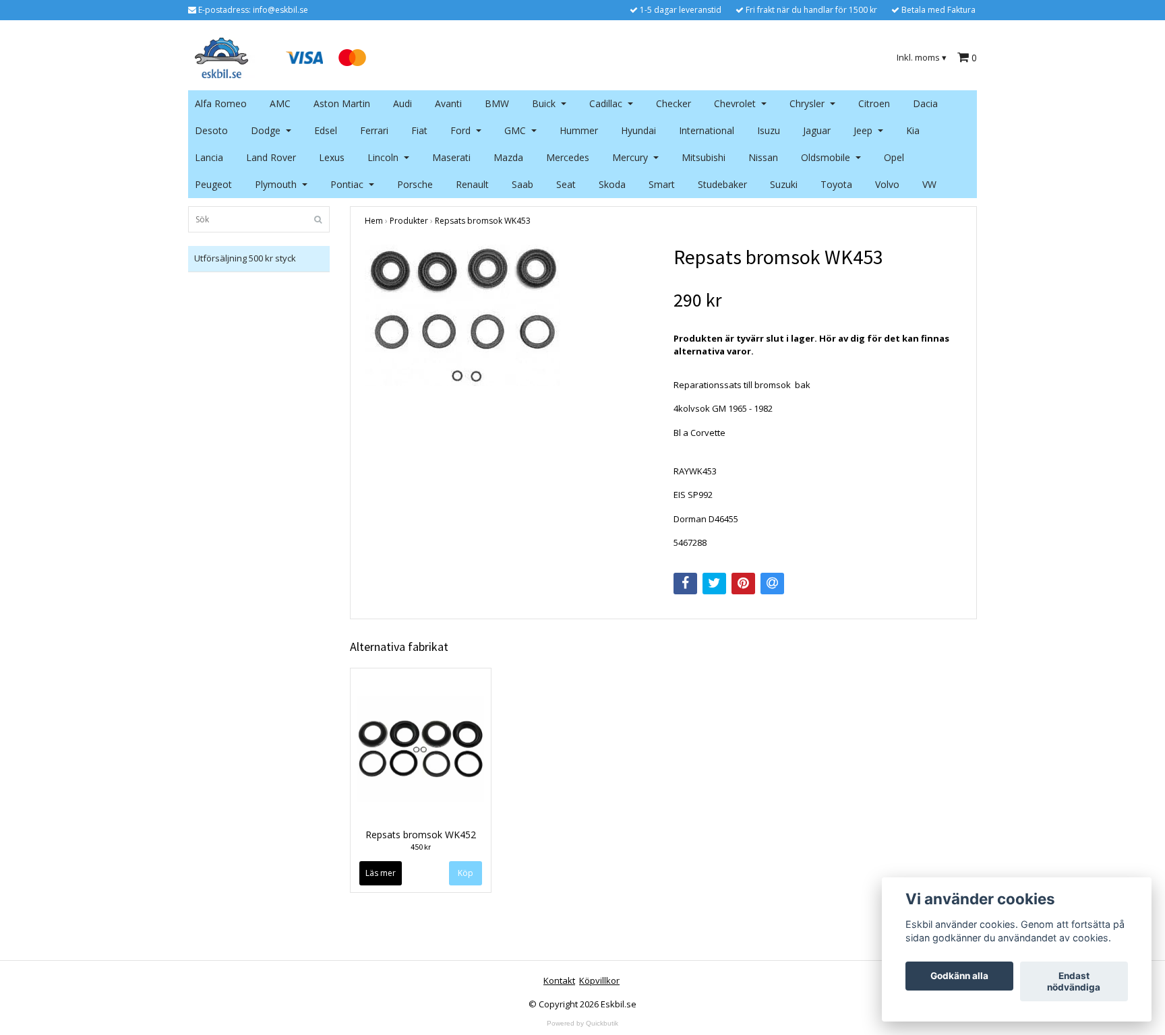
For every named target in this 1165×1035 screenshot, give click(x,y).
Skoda (612, 184)
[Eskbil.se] (221, 57)
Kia (913, 130)
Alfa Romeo (221, 103)
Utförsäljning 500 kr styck (245, 258)
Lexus (332, 157)
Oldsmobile (825, 157)
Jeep (863, 130)
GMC (515, 130)
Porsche (415, 184)
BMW (497, 103)
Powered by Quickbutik (582, 1023)
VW (929, 184)
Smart (662, 184)
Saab (522, 184)
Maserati (451, 157)
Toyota (836, 184)
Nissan (763, 157)
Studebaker (722, 184)
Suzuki (784, 184)
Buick (544, 103)
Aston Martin (341, 103)
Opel (894, 157)
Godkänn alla (959, 976)
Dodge (265, 130)
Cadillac (605, 103)
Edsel (325, 130)
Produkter (409, 220)
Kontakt (559, 980)
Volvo (887, 184)
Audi (402, 103)
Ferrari (374, 130)
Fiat (419, 130)
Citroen (874, 103)
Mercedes (567, 157)
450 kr (421, 847)
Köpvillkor (599, 980)
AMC (280, 103)
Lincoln (382, 157)
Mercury (630, 157)
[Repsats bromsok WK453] (509, 315)
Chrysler (807, 103)
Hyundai (638, 130)
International (706, 130)
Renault (472, 184)
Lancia (209, 157)
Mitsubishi (703, 157)
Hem (374, 220)
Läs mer (380, 873)
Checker (673, 103)
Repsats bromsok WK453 (483, 220)
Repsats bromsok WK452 (420, 834)
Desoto (211, 130)
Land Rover (271, 157)
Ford (460, 130)
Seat (566, 184)
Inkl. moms (922, 57)
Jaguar (817, 130)
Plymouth (276, 184)
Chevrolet (735, 103)
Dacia (925, 103)
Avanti (448, 103)
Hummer (579, 130)
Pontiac (346, 184)
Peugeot (213, 184)
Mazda (508, 157)
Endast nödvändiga (1073, 982)
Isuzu (768, 130)
